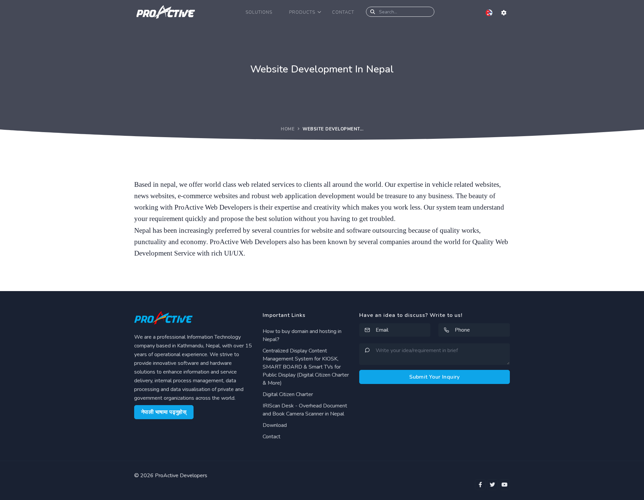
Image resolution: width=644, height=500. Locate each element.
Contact (271, 436)
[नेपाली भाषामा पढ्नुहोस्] (489, 12)
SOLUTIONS (259, 12)
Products (302, 12)
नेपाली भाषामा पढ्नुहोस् (163, 412)
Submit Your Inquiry (434, 377)
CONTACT (343, 12)
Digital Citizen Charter (288, 394)
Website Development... (333, 129)
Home (287, 129)
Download (275, 425)
